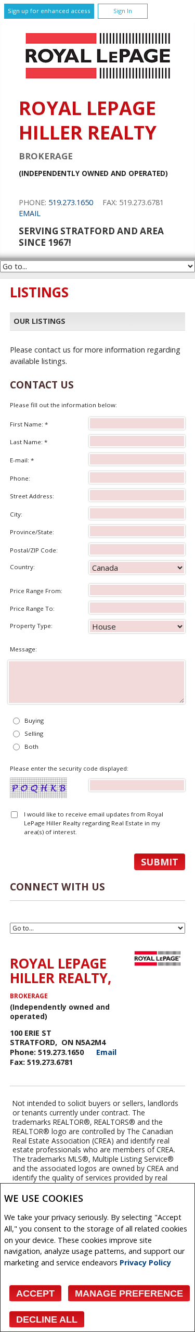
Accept (35, 1293)
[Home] (98, 81)
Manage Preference (129, 1293)
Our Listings (40, 321)
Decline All (46, 1319)
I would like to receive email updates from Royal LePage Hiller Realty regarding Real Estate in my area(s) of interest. (93, 823)
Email (30, 213)
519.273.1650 (70, 202)
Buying (34, 720)
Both (31, 746)
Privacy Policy (145, 1262)
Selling (33, 733)
